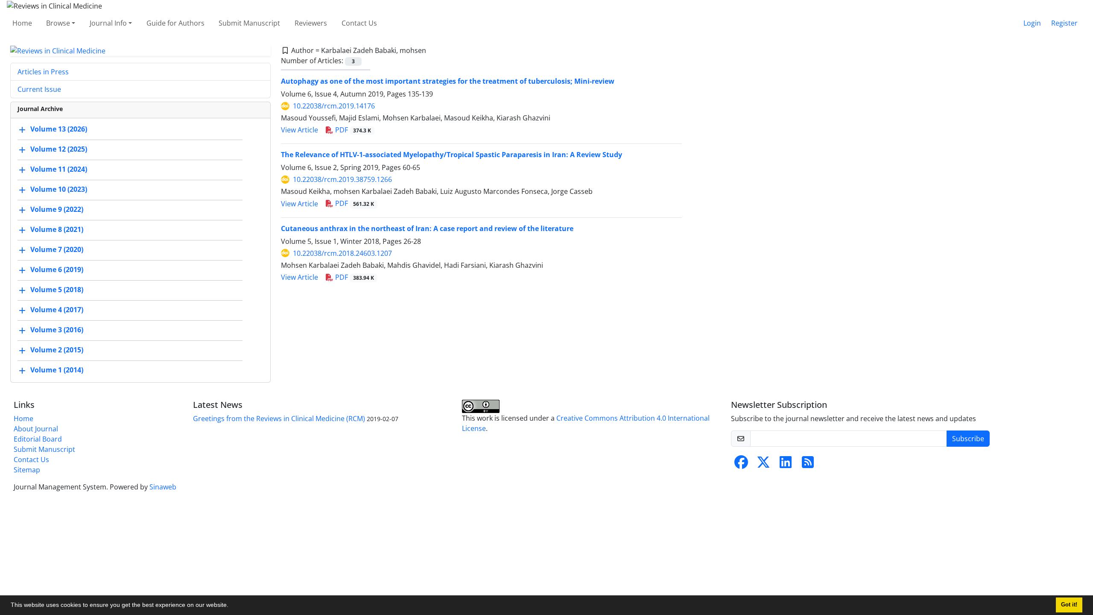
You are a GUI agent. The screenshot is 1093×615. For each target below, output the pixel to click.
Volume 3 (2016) (56, 330)
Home (22, 23)
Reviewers (311, 23)
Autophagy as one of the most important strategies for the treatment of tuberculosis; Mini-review (447, 81)
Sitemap (27, 469)
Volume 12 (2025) (58, 149)
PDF (352, 130)
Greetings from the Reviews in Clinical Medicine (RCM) (279, 418)
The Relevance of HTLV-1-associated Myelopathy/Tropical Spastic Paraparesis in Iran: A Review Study (451, 154)
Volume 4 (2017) (56, 310)
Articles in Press (43, 71)
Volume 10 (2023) (58, 189)
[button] (231, 606)
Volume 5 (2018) (56, 290)
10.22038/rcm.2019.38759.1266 (342, 179)
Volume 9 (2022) (56, 209)
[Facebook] (741, 464)
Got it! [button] (1069, 605)
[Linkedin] (785, 464)
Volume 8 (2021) (56, 229)
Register (1064, 23)
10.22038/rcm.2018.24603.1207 (342, 253)
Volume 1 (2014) (56, 370)
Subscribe (968, 438)
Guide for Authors (175, 23)
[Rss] (808, 464)
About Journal (36, 428)
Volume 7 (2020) (56, 250)
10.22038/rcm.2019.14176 (334, 106)
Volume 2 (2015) (56, 350)
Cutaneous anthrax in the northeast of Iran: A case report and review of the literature (427, 228)
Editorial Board (38, 439)
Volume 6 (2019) (56, 270)
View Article (299, 130)
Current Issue (39, 89)
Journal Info (108, 23)
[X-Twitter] (763, 464)
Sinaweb (162, 487)
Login (1032, 23)
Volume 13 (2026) (58, 129)
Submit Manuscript (249, 23)
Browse (58, 23)
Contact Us (359, 23)
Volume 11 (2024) (58, 169)
